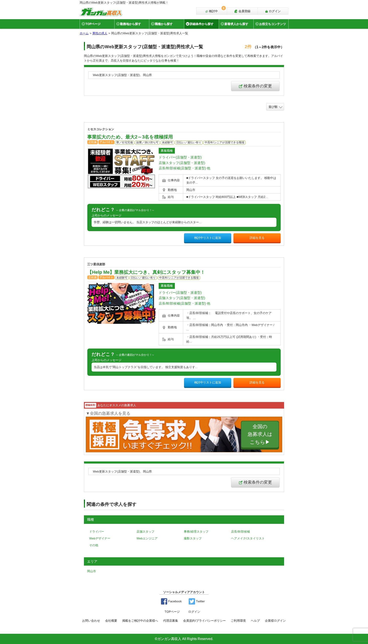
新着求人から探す (236, 24)
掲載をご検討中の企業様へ (140, 620)
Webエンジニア (147, 538)
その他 (93, 545)
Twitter (200, 601)
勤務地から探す (130, 24)
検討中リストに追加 (207, 237)
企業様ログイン (275, 620)
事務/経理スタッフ (196, 531)
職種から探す (164, 24)
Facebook (174, 601)
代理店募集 (170, 620)
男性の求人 (99, 33)
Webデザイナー (99, 538)
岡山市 (91, 571)
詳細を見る (257, 237)
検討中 (216, 10)
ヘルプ (255, 620)
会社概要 (111, 620)
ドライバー (96, 531)
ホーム (84, 33)
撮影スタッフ (193, 538)
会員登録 (244, 11)
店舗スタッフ (145, 531)
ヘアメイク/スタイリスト (248, 538)
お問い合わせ (91, 620)
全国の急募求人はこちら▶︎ (260, 434)
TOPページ (93, 24)
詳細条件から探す (202, 24)
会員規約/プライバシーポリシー (204, 620)
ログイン (274, 11)
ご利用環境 (238, 620)
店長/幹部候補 (240, 531)
